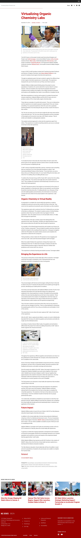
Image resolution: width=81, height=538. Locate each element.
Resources (36, 535)
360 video (26, 466)
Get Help (26, 526)
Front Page (35, 464)
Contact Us (27, 521)
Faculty (30, 464)
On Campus (47, 464)
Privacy (30, 535)
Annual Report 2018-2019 (41, 462)
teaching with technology (47, 466)
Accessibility (44, 525)
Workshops (27, 523)
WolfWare (43, 522)
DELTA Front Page (52, 462)
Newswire (40, 464)
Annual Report (30, 462)
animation (32, 466)
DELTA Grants (24, 464)
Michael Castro (35, 64)
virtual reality (24, 468)
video (55, 466)
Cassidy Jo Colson (36, 22)
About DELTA (27, 518)
